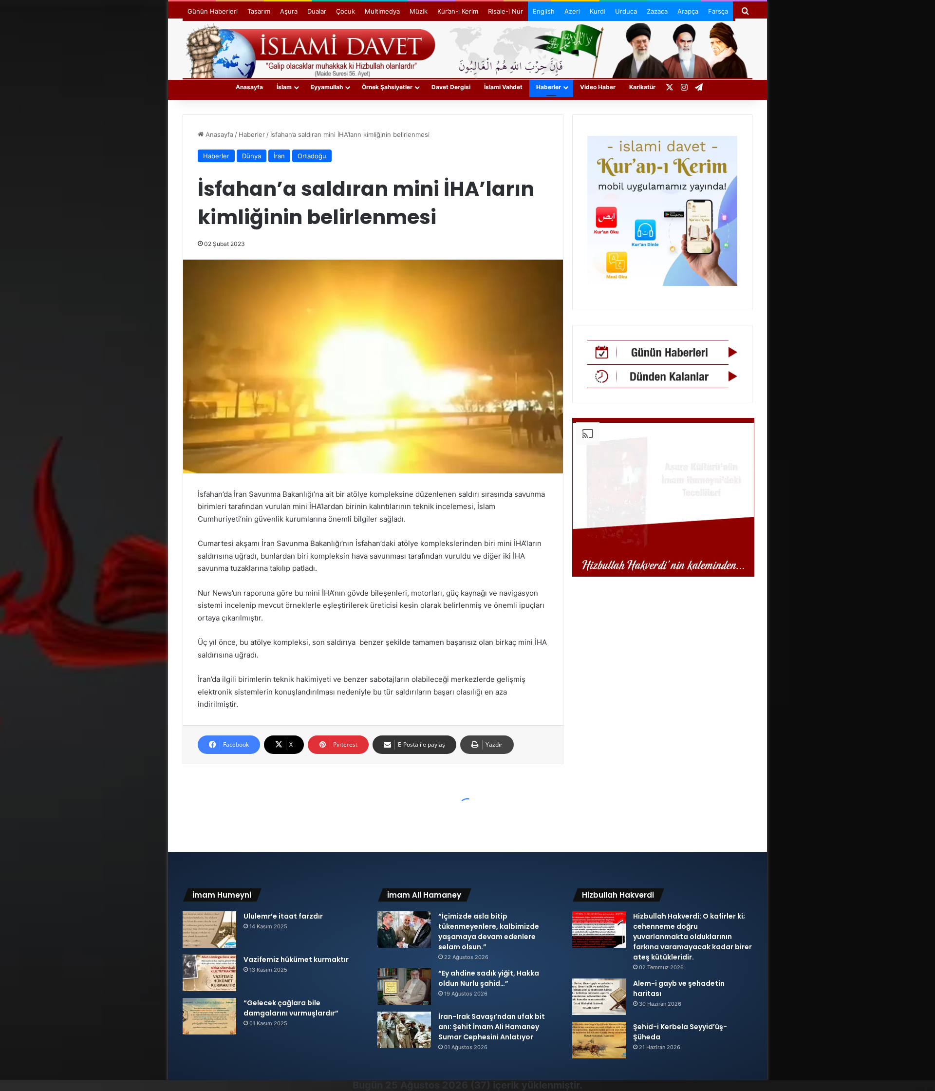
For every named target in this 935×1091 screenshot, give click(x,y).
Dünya (251, 156)
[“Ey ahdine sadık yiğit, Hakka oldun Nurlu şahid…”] (404, 986)
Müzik (419, 11)
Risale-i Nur (505, 11)
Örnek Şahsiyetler (387, 87)
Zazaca (657, 11)
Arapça (687, 11)
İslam (284, 87)
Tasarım (258, 11)
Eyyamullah (327, 87)
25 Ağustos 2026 (426, 1085)
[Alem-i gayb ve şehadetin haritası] (599, 996)
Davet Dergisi (450, 87)
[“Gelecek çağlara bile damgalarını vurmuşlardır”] (209, 1016)
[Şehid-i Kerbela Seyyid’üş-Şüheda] (599, 1040)
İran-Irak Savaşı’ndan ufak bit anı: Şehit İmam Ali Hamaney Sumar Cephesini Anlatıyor (491, 1027)
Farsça (718, 11)
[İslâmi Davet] (467, 48)
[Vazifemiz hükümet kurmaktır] (209, 973)
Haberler (548, 87)
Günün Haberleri (212, 11)
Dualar (316, 11)
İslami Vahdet (503, 87)
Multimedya (382, 11)
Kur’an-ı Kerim (457, 11)
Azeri (572, 11)
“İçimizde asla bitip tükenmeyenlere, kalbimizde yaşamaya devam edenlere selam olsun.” (488, 931)
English (544, 11)
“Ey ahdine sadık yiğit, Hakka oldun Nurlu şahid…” (488, 978)
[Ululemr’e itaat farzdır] (209, 929)
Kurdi (597, 11)
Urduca (626, 11)
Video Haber (598, 87)
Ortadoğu (312, 156)
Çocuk (345, 11)
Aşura (289, 11)
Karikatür (642, 87)
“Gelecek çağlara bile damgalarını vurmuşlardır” (290, 1008)
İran (279, 156)
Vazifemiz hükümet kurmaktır (296, 959)
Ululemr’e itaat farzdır (283, 916)
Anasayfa (249, 87)
